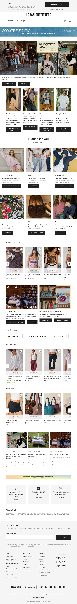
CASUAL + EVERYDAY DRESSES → (37, 336)
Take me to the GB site (56, 9)
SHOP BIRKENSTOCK (36, 232)
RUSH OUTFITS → (59, 336)
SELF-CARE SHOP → (14, 336)
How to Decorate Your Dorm (59, 454)
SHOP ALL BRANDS (38, 142)
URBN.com (52, 594)
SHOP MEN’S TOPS (63, 129)
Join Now (16, 499)
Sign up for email (64, 558)
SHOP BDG (33, 186)
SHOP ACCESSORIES (63, 320)
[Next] (69, 264)
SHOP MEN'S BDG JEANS (48, 33)
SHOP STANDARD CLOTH (64, 186)
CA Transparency (33, 594)
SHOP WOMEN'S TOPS (30, 127)
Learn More (38, 497)
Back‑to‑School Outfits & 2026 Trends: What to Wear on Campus (16, 456)
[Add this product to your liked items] (21, 249)
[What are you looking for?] (55, 21)
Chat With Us (63, 566)
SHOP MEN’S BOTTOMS (47, 129)
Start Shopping (56, 4)
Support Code (60, 594)
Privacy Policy (14, 594)
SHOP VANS (7, 232)
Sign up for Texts (64, 562)
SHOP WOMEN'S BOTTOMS (13, 129)
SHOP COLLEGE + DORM (15, 322)
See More (9, 517)
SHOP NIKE (60, 232)
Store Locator (63, 554)
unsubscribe (31, 545)
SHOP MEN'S (24, 83)
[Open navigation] (70, 21)
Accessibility (44, 594)
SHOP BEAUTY (46, 320)
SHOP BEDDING (34, 322)
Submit (63, 537)
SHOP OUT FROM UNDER (11, 186)
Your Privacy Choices (38, 597)
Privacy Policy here (15, 545)
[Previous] (8, 264)
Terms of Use (23, 594)
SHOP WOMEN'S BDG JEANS (30, 33)
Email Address (10, 533)
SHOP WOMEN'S (9, 83)
